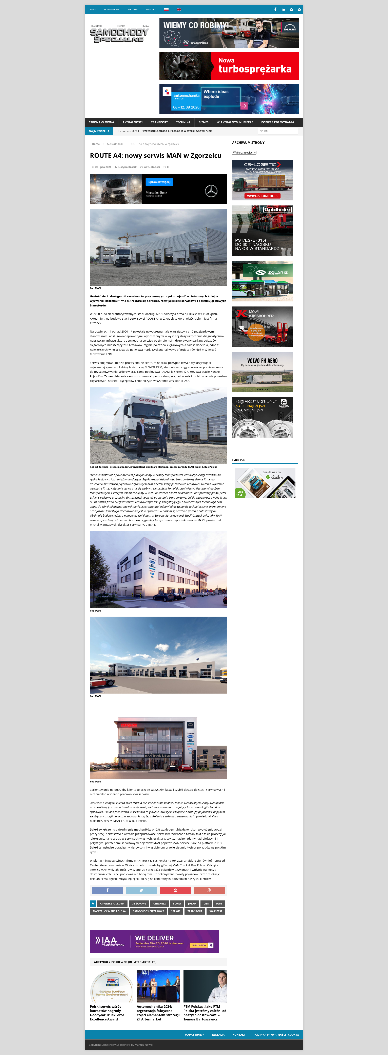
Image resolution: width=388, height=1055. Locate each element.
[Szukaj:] (278, 131)
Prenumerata (111, 9)
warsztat (216, 911)
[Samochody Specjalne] (119, 33)
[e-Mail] (299, 9)
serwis (175, 911)
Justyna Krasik (127, 167)
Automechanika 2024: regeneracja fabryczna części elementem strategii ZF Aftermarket (158, 1012)
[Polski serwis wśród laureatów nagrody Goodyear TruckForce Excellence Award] (111, 1000)
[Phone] (291, 9)
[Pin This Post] (175, 890)
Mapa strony (194, 1034)
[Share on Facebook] (107, 890)
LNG (206, 903)
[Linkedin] (283, 9)
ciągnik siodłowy (112, 903)
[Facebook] (275, 9)
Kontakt (151, 9)
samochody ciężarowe (148, 911)
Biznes (204, 122)
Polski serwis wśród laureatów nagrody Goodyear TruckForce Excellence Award (107, 1012)
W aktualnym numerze (235, 122)
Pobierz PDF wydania (277, 122)
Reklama (133, 9)
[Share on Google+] (209, 890)
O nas (92, 9)
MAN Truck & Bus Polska (109, 911)
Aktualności (132, 122)
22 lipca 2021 (103, 167)
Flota (177, 903)
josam (192, 903)
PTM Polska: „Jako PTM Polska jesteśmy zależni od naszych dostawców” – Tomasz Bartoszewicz (204, 1012)
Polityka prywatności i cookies (276, 1034)
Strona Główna (101, 122)
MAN (219, 903)
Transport (159, 122)
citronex (159, 903)
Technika (183, 122)
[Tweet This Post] (141, 890)
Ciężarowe (139, 903)
